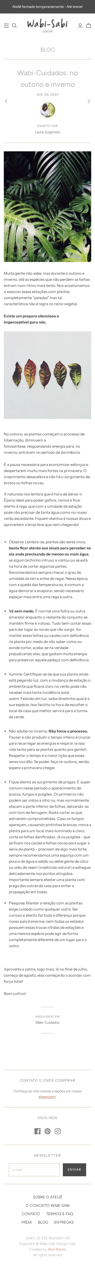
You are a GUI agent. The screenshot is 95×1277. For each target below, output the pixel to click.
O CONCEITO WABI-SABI (48, 1205)
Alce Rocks (57, 1249)
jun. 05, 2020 (47, 94)
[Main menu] (6, 25)
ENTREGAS (64, 1222)
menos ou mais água (70, 554)
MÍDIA (27, 1222)
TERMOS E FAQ (59, 1214)
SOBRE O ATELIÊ (47, 1197)
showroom (47, 1096)
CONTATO (31, 1214)
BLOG (47, 49)
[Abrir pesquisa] (14, 25)
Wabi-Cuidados (47, 1022)
